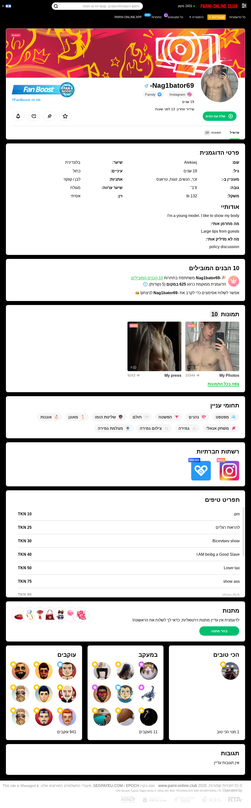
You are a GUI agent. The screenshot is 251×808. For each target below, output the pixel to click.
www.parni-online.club (177, 785)
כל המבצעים (175, 17)
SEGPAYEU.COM (108, 786)
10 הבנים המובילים (147, 278)
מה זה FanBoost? (26, 100)
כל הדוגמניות (237, 17)
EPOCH (132, 786)
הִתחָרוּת (156, 17)
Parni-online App (128, 17)
